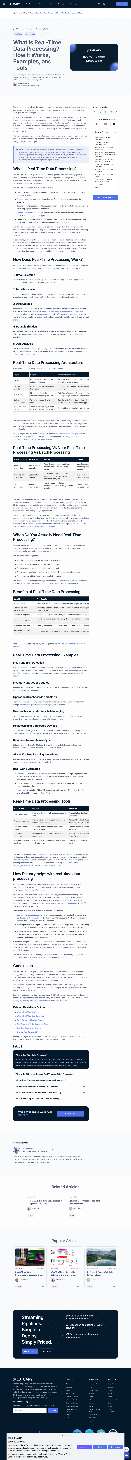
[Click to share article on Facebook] (106, 112)
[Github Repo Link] (104, 4)
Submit (53, 1410)
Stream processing (24, 199)
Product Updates (94, 1390)
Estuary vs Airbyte (71, 1400)
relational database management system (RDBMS (62, 311)
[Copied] (116, 112)
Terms (110, 1396)
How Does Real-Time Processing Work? (102, 143)
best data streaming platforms (49, 865)
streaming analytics (27, 705)
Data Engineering (94, 1400)
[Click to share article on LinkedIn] (95, 112)
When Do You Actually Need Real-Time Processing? (104, 160)
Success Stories (94, 1414)
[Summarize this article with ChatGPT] (97, 124)
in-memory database (41, 314)
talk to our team (44, 1001)
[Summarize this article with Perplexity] (114, 124)
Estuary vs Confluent (72, 1403)
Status (110, 1403)
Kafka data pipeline (20, 860)
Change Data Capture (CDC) (28, 1032)
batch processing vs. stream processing (39, 526)
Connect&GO (22, 774)
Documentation (93, 1384)
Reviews (68, 1414)
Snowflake (64, 944)
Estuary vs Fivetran (72, 1396)
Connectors (62, 4)
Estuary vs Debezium (72, 1406)
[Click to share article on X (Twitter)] (100, 112)
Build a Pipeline (70, 1114)
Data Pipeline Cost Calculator (71, 1410)
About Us (111, 1384)
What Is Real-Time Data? (26, 1012)
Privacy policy (68, 1436)
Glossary (91, 1396)
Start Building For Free (106, 197)
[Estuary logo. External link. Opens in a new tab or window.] (15, 1438)
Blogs (90, 1387)
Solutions (40, 4)
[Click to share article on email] (111, 112)
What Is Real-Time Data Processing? (103, 138)
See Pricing (47, 1351)
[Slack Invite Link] (99, 4)
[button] (30, 4)
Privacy (110, 1393)
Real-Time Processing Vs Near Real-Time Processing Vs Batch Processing (105, 154)
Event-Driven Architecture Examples (31, 1020)
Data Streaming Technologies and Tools (32, 1024)
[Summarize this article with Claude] (105, 124)
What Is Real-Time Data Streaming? (31, 1016)
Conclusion (99, 184)
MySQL (42, 918)
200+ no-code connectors (67, 903)
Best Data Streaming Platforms (29, 1028)
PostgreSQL (33, 918)
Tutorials (91, 1393)
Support (91, 1421)
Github (91, 1406)
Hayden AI (21, 790)
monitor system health (27, 702)
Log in (111, 4)
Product (29, 4)
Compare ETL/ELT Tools (94, 1410)
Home (17, 13)
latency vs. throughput (71, 434)
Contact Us (111, 1390)
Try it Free (122, 4)
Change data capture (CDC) (28, 213)
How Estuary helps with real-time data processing (104, 180)
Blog (25, 13)
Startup (110, 1406)
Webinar (91, 1403)
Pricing (52, 4)
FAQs (96, 187)
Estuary (16, 884)
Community (92, 1418)
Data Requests (112, 1400)
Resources (74, 4)
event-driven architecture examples (38, 439)
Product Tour (70, 1393)
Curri (19, 783)
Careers (110, 1387)
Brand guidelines (111, 1410)
